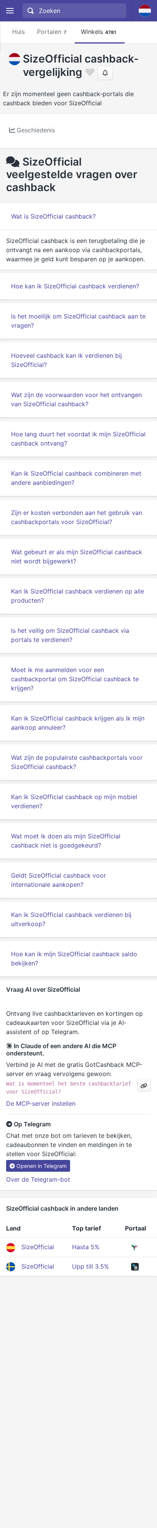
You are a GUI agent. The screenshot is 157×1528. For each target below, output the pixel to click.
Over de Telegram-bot (38, 1179)
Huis (18, 31)
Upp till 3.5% (90, 1266)
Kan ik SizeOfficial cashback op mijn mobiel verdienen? (74, 801)
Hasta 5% (85, 1247)
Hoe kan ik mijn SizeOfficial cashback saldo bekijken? (74, 958)
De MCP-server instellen (40, 1103)
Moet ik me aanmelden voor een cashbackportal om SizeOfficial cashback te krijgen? (75, 679)
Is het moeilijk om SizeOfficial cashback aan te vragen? (78, 320)
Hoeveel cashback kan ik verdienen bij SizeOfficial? (66, 360)
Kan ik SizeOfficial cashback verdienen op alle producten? (77, 595)
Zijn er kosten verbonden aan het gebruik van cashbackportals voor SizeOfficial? (76, 517)
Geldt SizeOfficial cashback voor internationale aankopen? (58, 880)
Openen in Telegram (41, 1166)
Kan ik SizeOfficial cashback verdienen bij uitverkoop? (71, 919)
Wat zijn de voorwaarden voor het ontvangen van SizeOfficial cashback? (76, 399)
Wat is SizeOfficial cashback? (53, 216)
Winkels (98, 31)
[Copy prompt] (144, 1086)
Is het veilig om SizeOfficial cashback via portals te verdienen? (70, 635)
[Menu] (9, 11)
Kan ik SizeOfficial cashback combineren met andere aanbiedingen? (76, 478)
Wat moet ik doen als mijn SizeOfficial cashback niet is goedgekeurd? (65, 840)
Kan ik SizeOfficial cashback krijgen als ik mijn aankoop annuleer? (77, 722)
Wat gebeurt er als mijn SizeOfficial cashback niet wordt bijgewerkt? (76, 556)
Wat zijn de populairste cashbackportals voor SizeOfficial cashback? (77, 762)
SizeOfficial (37, 1247)
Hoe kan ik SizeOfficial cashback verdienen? (75, 286)
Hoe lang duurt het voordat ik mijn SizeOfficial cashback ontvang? (78, 438)
